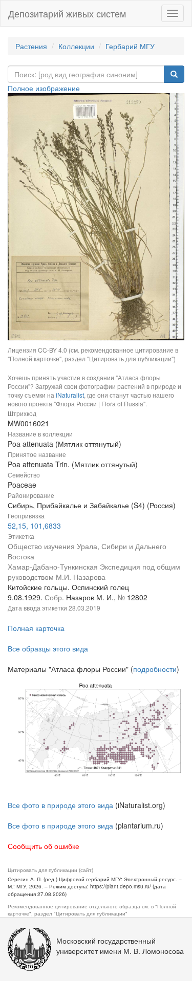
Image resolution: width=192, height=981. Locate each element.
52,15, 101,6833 (34, 525)
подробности (155, 669)
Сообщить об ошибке (43, 846)
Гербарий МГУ (130, 46)
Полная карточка (36, 628)
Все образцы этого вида (48, 648)
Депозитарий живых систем (67, 13)
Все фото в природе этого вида (60, 805)
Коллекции (76, 46)
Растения (31, 46)
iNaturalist (70, 394)
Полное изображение (44, 88)
